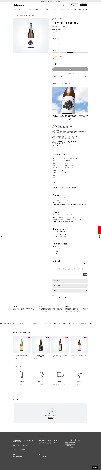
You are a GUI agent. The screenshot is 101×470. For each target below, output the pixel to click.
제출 (33, 5)
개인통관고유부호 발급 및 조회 (71, 439)
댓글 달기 (85, 274)
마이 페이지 (75, 5)
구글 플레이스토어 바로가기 (19, 458)
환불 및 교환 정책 (69, 447)
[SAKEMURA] (18, 5)
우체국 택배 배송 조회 (70, 443)
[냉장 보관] (21, 374)
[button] (83, 5)
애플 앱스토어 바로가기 (18, 456)
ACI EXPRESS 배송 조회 (70, 442)
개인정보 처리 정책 (69, 445)
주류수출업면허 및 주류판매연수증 (72, 440)
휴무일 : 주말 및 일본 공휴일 (19, 449)
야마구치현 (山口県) (19, 15)
